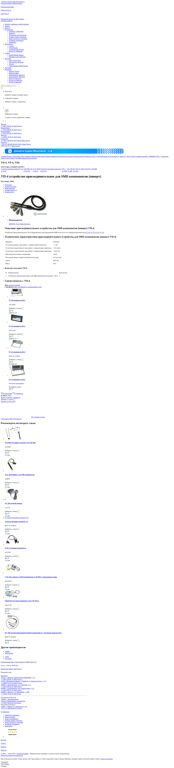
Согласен (4, 762)
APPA (7, 657)
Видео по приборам (15, 51)
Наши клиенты (10, 717)
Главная (3, 156)
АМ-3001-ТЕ (28, 169)
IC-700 (81, 169)
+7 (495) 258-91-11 (7, 126)
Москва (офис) (14, 73)
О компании (9, 30)
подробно (16, 285)
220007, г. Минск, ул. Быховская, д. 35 (14, 706)
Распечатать (17, 419)
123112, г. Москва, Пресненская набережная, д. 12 (18, 677)
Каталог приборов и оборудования (17, 24)
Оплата (11, 64)
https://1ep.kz (25, 140)
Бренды (7, 28)
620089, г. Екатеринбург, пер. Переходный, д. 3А (17, 688)
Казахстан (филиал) (15, 80)
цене (40, 287)
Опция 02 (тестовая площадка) (50, 169)
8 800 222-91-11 (6, 10)
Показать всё (9, 192)
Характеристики (10, 186)
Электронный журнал (16, 49)
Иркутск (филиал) (15, 78)
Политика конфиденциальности (12, 755)
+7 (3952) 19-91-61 (7, 137)
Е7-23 (93, 232)
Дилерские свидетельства (17, 35)
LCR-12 (35, 171)
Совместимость (11, 190)
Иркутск (4, 135)
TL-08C (70, 171)
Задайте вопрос (18, 19)
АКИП (7, 651)
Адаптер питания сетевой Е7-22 (12, 169)
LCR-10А (27, 171)
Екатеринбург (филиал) (17, 77)
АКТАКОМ (9, 653)
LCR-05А (87, 169)
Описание (8, 185)
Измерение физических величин (62, 156)
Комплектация (10, 188)
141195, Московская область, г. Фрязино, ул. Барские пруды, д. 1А (23, 681)
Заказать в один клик (8, 401)
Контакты (8, 69)
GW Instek (8, 658)
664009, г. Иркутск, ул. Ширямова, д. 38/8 (15, 692)
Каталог (3, 740)
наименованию (33, 287)
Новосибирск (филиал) (17, 75)
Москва (3, 124)
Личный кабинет (6, 21)
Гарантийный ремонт (16, 55)
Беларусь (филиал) (15, 82)
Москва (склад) (14, 71)
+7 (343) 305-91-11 (7, 133)
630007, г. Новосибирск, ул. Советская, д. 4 (15, 685)
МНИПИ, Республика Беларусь (20, 224)
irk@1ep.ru (17, 137)
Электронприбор (22, 754)
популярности (22, 287)
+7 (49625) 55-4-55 (7, 683)
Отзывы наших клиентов (17, 37)
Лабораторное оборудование (41, 156)
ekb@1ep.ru (18, 133)
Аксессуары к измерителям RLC (137, 156)
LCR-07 (3, 171)
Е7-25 (102, 232)
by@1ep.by (18, 144)
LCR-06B (94, 169)
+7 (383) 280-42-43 (7, 130)
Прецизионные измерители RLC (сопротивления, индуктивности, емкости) (100, 156)
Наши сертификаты (11, 719)
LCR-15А (43, 171)
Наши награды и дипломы (18, 39)
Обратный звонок (7, 19)
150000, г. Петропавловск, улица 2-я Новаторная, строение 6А (13, 700)
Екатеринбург (5, 131)
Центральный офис (7, 7)
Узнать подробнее (106, 759)
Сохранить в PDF (7, 419)
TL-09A (75, 171)
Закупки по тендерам (16, 62)
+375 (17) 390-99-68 (7, 144)
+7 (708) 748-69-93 (7, 140)
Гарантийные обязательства (18, 66)
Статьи (11, 46)
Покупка (8, 58)
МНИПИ (152, 156)
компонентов (62, 232)
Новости (12, 33)
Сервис (7, 53)
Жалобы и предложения (17, 57)
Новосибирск (5, 128)
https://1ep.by (26, 144)
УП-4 (63, 169)
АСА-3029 (36, 169)
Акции (7, 26)
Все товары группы (38, 417)
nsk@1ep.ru (18, 130)
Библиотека (9, 44)
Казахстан (4, 139)
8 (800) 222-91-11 (31, 662)
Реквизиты (12, 42)
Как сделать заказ (15, 60)
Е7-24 (97, 232)
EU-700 (75, 169)
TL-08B (64, 171)
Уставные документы (16, 40)
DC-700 (70, 169)
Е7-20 (88, 232)
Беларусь (4, 142)
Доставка (8, 68)
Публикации (13, 48)
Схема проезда (19, 662)
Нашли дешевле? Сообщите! (10, 397)
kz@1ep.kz (17, 140)
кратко (11, 285)
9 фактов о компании (16, 31)
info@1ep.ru (5, 14)
